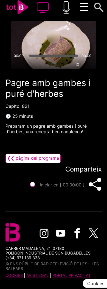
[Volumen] (17, 64)
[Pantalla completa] (90, 64)
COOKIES (14, 275)
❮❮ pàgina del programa (33, 158)
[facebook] (77, 233)
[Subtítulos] (52, 64)
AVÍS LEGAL (37, 275)
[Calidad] (64, 64)
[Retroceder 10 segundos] (32, 37)
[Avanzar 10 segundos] (75, 37)
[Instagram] (44, 233)
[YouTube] (60, 233)
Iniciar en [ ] (62, 185)
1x (77, 64)
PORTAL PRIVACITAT (71, 275)
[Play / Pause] (53, 37)
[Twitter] (93, 233)
